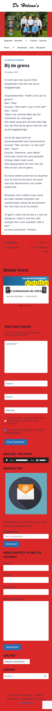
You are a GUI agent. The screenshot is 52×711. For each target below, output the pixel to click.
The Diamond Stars (41, 247)
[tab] (20, 306)
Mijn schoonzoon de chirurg (25, 291)
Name (10, 383)
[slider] (22, 460)
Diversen (18, 40)
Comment (12, 343)
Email (10, 397)
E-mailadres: (10, 531)
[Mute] (37, 460)
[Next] (44, 290)
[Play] (7, 460)
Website (10, 410)
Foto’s (6, 47)
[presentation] (26, 281)
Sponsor (43, 40)
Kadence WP (26, 702)
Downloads (22, 47)
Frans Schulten (16, 296)
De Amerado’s (11, 245)
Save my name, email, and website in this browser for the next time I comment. (26, 421)
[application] (26, 460)
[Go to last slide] (8, 290)
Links (31, 47)
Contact (33, 40)
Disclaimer (40, 47)
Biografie (8, 40)
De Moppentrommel (14, 60)
